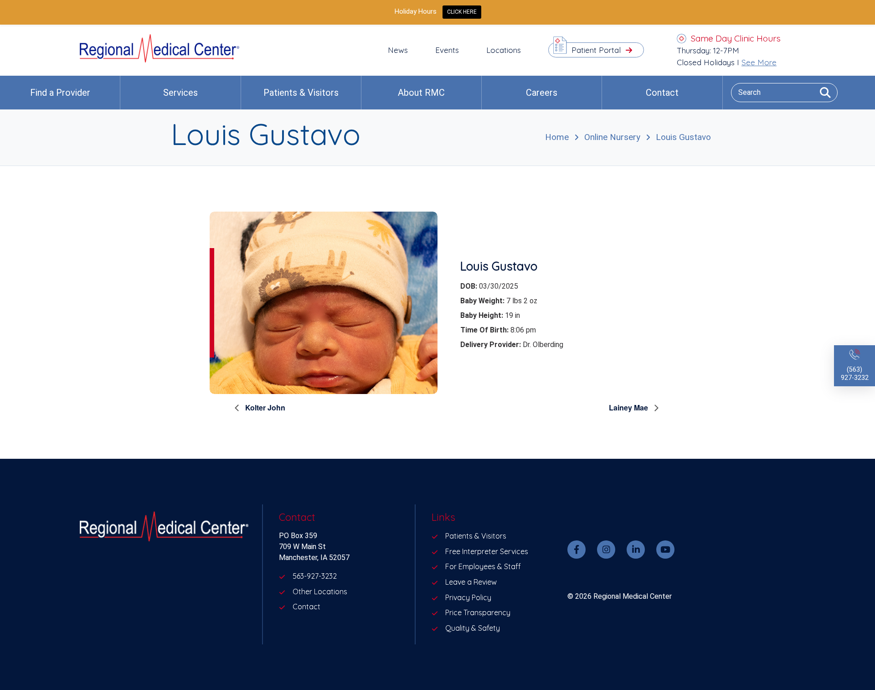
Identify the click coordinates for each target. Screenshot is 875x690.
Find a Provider (60, 92)
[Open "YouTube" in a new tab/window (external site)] (665, 549)
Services (180, 92)
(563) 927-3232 (855, 374)
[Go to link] (159, 60)
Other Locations (320, 591)
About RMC (421, 92)
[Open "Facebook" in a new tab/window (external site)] (576, 549)
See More (759, 62)
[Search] (822, 92)
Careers (541, 92)
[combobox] (784, 92)
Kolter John (264, 407)
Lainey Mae (629, 407)
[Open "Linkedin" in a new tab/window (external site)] (636, 549)
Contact (662, 92)
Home (557, 137)
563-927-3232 (315, 576)
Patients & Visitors (301, 92)
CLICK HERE (462, 12)
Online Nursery (612, 137)
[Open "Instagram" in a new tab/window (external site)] (606, 549)
